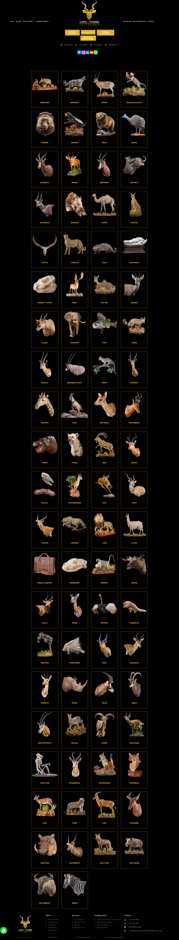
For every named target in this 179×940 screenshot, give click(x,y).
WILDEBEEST (44, 903)
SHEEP (104, 743)
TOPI (104, 823)
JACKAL (45, 503)
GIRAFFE (44, 423)
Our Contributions (138, 21)
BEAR (104, 143)
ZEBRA (74, 903)
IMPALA (134, 463)
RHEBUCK (45, 703)
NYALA (45, 623)
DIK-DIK (104, 303)
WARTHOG (45, 863)
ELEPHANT (74, 343)
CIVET (104, 263)
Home (12, 21)
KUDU (134, 503)
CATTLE (45, 263)
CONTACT (151, 21)
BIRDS (134, 143)
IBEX (104, 463)
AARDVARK (44, 103)
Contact (127, 915)
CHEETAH (74, 263)
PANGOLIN (134, 623)
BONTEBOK (104, 183)
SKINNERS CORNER (42, 21)
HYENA (74, 463)
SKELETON (44, 783)
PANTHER (45, 663)
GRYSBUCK (104, 423)
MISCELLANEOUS (44, 583)
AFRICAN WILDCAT (134, 103)
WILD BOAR (134, 863)
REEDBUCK (134, 663)
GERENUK (134, 383)
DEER (74, 303)
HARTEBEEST (134, 423)
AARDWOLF (74, 103)
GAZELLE (44, 383)
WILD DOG (104, 863)
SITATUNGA (134, 743)
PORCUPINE (75, 663)
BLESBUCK (44, 183)
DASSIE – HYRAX (45, 303)
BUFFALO (134, 183)
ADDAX (104, 103)
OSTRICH (104, 623)
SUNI (45, 823)
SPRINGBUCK (74, 783)
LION (104, 543)
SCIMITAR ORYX (45, 743)
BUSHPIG (75, 223)
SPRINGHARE (104, 783)
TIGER (74, 823)
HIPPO (45, 463)
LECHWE (44, 543)
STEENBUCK (134, 783)
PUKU (104, 663)
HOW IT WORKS (28, 21)
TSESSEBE (134, 823)
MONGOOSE (74, 583)
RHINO (74, 703)
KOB (104, 503)
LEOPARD (75, 543)
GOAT (74, 423)
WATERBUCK (74, 863)
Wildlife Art (127, 21)
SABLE (134, 703)
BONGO (75, 183)
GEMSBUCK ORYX (74, 383)
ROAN (104, 703)
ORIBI (74, 623)
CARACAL (134, 223)
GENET (104, 383)
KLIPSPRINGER (74, 503)
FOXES (134, 343)
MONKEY (104, 583)
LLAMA (134, 543)
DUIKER (134, 303)
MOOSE (134, 583)
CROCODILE (134, 263)
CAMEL (104, 223)
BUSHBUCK (44, 223)
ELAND (45, 343)
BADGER (74, 143)
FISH (104, 343)
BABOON (44, 143)
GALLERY (18, 21)
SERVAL (74, 743)
